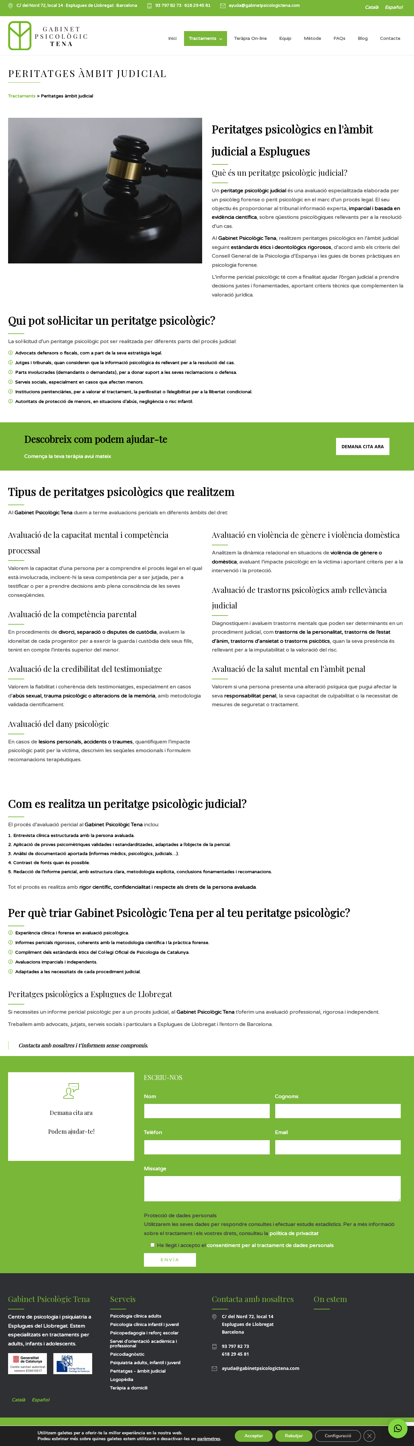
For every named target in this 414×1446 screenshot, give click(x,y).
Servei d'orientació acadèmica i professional (143, 1344)
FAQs (339, 38)
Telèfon (153, 1132)
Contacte (390, 38)
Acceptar (254, 1436)
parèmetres (208, 1439)
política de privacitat (294, 1233)
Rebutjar (294, 1436)
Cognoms (287, 1096)
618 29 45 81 (197, 5)
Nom (150, 1096)
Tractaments (202, 38)
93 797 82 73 (168, 5)
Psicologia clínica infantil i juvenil (144, 1324)
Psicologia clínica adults (135, 1316)
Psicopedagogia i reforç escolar (144, 1333)
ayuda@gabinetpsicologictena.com (264, 5)
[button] (398, 1428)
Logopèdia (121, 1379)
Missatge (155, 1168)
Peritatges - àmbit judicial (138, 1371)
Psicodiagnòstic (127, 1354)
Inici (172, 38)
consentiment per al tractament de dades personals (270, 1245)
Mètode (312, 38)
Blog (363, 38)
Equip (285, 38)
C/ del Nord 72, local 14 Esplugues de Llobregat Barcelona (248, 1324)
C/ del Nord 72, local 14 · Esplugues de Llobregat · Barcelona (76, 5)
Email (281, 1132)
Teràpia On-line (250, 38)
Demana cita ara (363, 446)
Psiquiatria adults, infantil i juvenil (145, 1362)
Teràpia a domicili (128, 1388)
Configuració (338, 1436)
